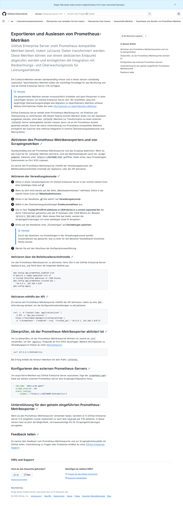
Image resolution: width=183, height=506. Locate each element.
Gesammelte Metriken (123, 21)
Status (69, 496)
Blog (109, 496)
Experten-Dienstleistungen (93, 496)
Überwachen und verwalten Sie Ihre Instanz (65, 21)
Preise (77, 496)
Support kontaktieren (77, 478)
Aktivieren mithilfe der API (28, 296)
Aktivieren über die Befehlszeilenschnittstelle (40, 256)
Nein (28, 475)
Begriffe (47, 496)
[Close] (175, 4)
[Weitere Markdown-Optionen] (145, 36)
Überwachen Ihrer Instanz (99, 21)
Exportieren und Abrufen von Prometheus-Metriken (158, 21)
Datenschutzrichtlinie (19, 480)
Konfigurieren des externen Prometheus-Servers (49, 368)
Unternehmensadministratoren (30, 21)
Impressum (36, 496)
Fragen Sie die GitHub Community (83, 474)
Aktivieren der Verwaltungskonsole (34, 176)
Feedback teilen (23, 434)
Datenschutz (59, 496)
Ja (17, 475)
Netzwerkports (54, 345)
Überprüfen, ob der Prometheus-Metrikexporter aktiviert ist (57, 331)
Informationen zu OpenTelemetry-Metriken (74, 106)
